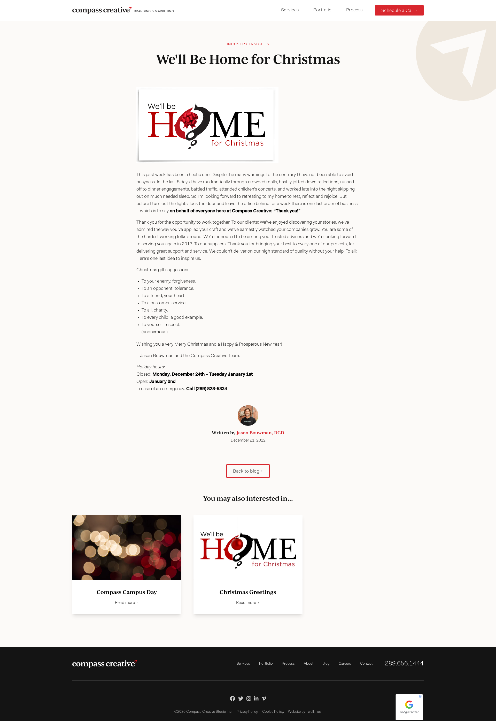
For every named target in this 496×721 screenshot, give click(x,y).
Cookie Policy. (273, 712)
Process (354, 10)
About (308, 664)
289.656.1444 (404, 664)
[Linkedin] (256, 698)
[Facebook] (232, 698)
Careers (345, 664)
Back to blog (246, 471)
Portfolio (322, 10)
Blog (326, 664)
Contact (366, 664)
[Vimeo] (264, 698)
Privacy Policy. (247, 712)
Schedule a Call (397, 11)
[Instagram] (248, 698)
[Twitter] (240, 698)
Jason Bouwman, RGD (260, 432)
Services (290, 10)
